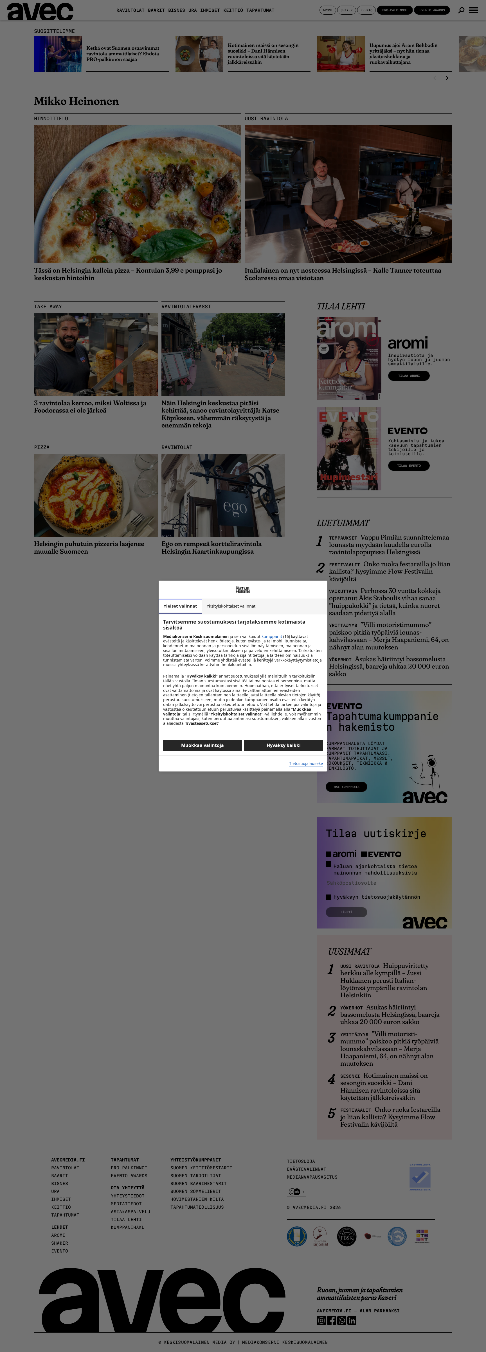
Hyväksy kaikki (284, 745)
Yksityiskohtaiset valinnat (231, 606)
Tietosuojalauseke (306, 763)
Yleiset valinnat (180, 606)
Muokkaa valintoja (202, 745)
